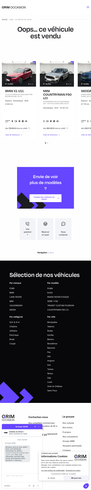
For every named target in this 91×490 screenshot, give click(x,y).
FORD (12, 288)
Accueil (4, 19)
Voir (51, 253)
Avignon (51, 360)
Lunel (49, 382)
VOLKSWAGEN (15, 305)
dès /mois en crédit (16, 128)
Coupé (12, 343)
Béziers (50, 339)
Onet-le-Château (54, 386)
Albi (49, 356)
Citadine (13, 326)
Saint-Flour (52, 390)
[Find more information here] (22, 456)
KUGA (50, 292)
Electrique (13, 335)
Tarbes (50, 369)
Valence (50, 326)
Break (12, 339)
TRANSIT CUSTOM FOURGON (60, 305)
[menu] (88, 7)
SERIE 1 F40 (52, 301)
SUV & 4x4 (14, 322)
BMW (11, 292)
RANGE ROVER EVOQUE (58, 297)
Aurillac (50, 335)
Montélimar (52, 343)
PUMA (50, 288)
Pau (49, 352)
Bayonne (51, 348)
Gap (49, 378)
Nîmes (50, 373)
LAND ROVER (15, 297)
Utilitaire (13, 331)
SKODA (12, 310)
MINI (11, 301)
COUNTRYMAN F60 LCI (58, 310)
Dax (49, 365)
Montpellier (52, 322)
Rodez (50, 331)
